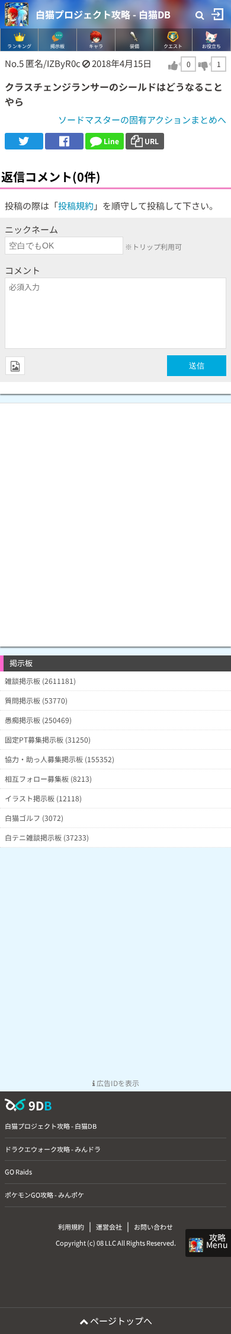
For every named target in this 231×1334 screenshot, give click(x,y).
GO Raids (18, 1171)
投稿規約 (76, 205)
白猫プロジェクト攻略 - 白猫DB (103, 14)
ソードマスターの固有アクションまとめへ (142, 119)
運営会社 (109, 1226)
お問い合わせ (153, 1226)
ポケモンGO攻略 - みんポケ (44, 1194)
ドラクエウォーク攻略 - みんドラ (53, 1149)
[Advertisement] (115, 519)
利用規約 (71, 1226)
